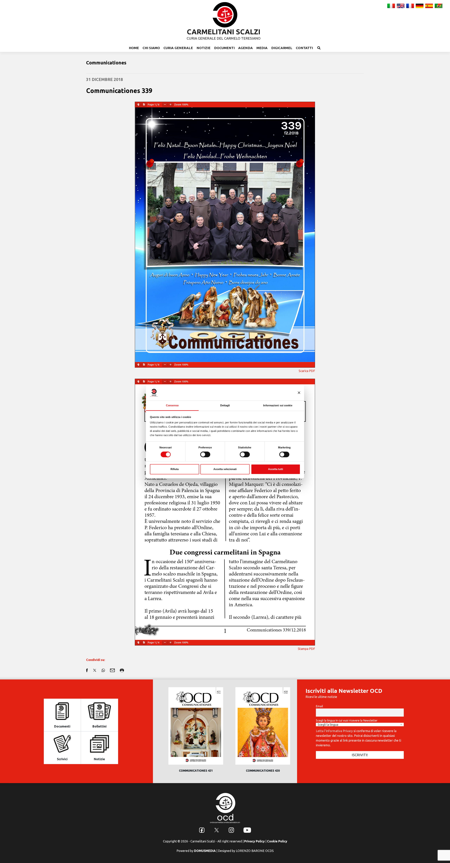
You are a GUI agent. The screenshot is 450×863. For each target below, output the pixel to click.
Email (319, 706)
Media (262, 48)
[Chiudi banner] (299, 392)
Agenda (245, 48)
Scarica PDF (307, 371)
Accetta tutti (275, 469)
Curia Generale (178, 48)
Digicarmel (281, 48)
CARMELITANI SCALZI (223, 32)
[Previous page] (138, 105)
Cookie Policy (277, 841)
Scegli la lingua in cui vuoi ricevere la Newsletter (346, 720)
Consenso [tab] (172, 405)
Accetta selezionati (225, 469)
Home (134, 48)
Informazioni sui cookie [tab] (277, 405)
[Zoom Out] (165, 105)
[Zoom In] (170, 105)
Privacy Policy (254, 841)
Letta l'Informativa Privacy (334, 731)
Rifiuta (175, 469)
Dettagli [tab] (225, 405)
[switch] (205, 454)
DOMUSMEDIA (205, 850)
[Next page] (144, 105)
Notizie (203, 48)
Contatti (304, 48)
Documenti (224, 48)
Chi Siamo (151, 48)
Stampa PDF (306, 648)
